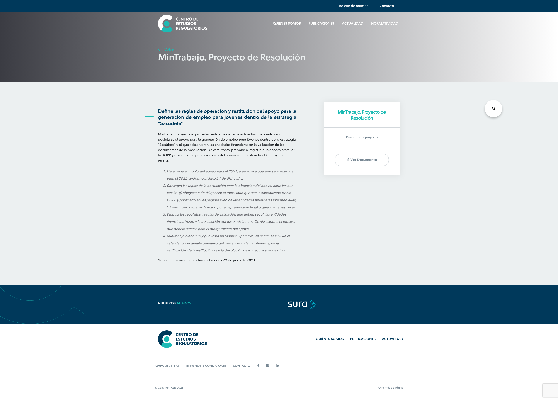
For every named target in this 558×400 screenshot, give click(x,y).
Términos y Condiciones (206, 366)
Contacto (387, 6)
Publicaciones (321, 23)
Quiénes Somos (287, 23)
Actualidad (352, 23)
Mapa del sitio (167, 366)
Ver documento (363, 160)
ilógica (399, 387)
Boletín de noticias (353, 6)
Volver (169, 49)
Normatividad (384, 23)
